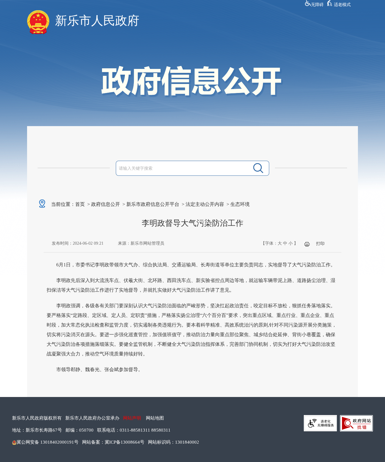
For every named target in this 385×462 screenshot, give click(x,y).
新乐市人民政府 (97, 20)
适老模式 (342, 4)
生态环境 (240, 204)
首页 (80, 204)
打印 (320, 243)
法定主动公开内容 (205, 204)
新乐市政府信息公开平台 (152, 204)
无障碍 (317, 4)
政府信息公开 (105, 204)
